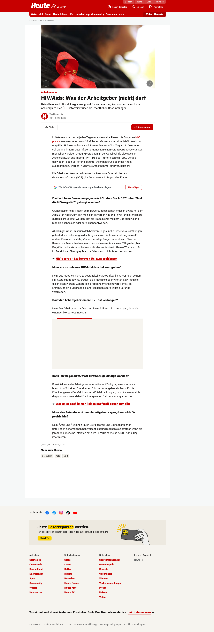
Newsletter (35, 592)
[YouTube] (75, 512)
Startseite (33, 21)
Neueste (158, 14)
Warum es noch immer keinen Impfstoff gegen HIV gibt (93, 404)
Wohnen (103, 578)
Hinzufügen (133, 187)
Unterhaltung (82, 14)
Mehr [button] (121, 14)
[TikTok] (68, 512)
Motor (102, 587)
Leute (67, 564)
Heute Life (58, 114)
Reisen (103, 592)
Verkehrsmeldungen (110, 583)
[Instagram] (61, 512)
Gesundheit (49, 21)
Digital (68, 573)
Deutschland (36, 569)
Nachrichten (36, 573)
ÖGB (66, 456)
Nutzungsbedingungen (110, 624)
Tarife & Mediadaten (53, 624)
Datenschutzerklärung (85, 624)
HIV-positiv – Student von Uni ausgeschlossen (86, 259)
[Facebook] (47, 512)
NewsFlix (138, 560)
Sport (48, 14)
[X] (54, 512)
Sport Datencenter (109, 560)
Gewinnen (111, 14)
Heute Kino (70, 587)
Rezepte (103, 569)
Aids (58, 456)
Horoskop (69, 578)
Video (149, 14)
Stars (67, 560)
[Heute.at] (40, 5)
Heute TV (69, 592)
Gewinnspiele (106, 564)
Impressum (34, 624)
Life (71, 14)
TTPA (68, 624)
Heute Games (71, 583)
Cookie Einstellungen (134, 624)
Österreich (37, 14)
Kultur (67, 569)
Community (97, 14)
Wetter (33, 587)
